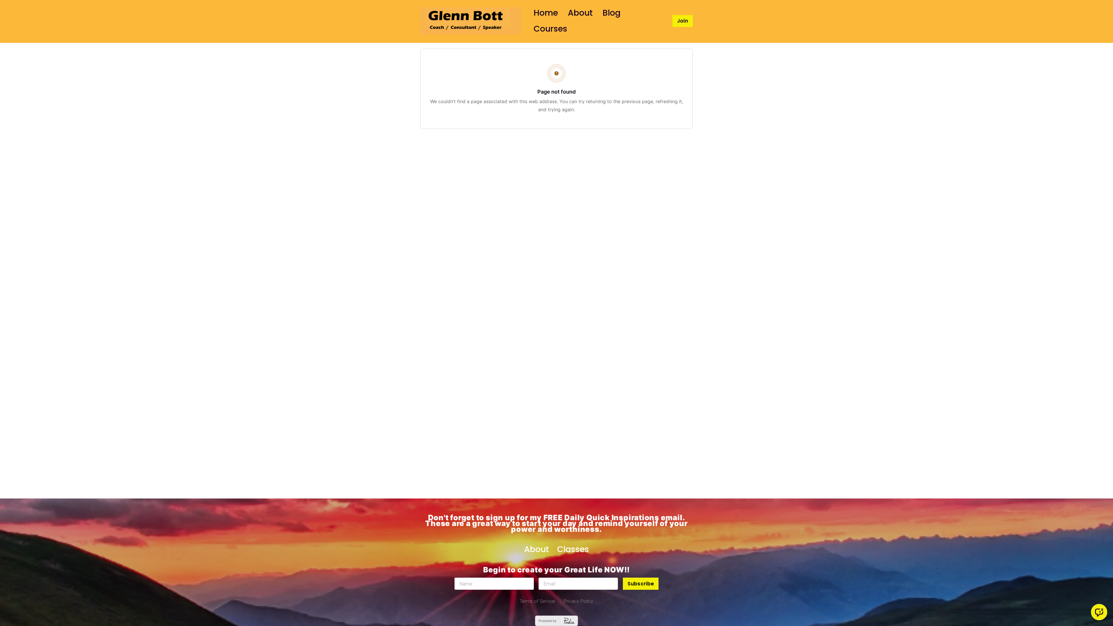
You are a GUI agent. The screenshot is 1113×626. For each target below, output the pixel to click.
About (580, 13)
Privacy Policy (578, 601)
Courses (550, 28)
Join (682, 20)
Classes (573, 549)
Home (546, 13)
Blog (612, 13)
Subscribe (641, 583)
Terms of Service (537, 601)
